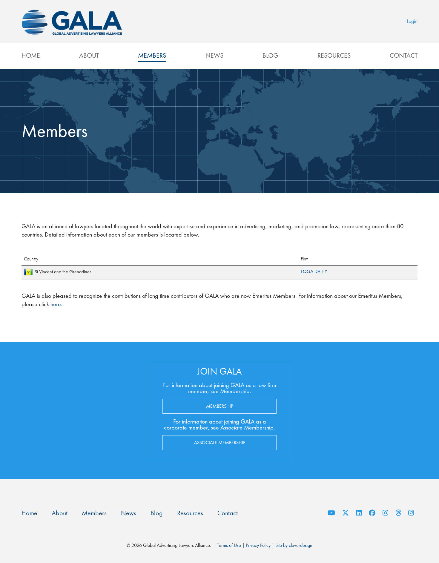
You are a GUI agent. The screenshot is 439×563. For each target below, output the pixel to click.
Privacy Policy (258, 545)
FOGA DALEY (314, 271)
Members (152, 55)
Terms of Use (229, 545)
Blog (270, 55)
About (89, 55)
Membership (219, 406)
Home (31, 55)
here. (55, 304)
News (214, 55)
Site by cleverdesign (293, 545)
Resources (334, 55)
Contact (403, 55)
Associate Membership (219, 442)
